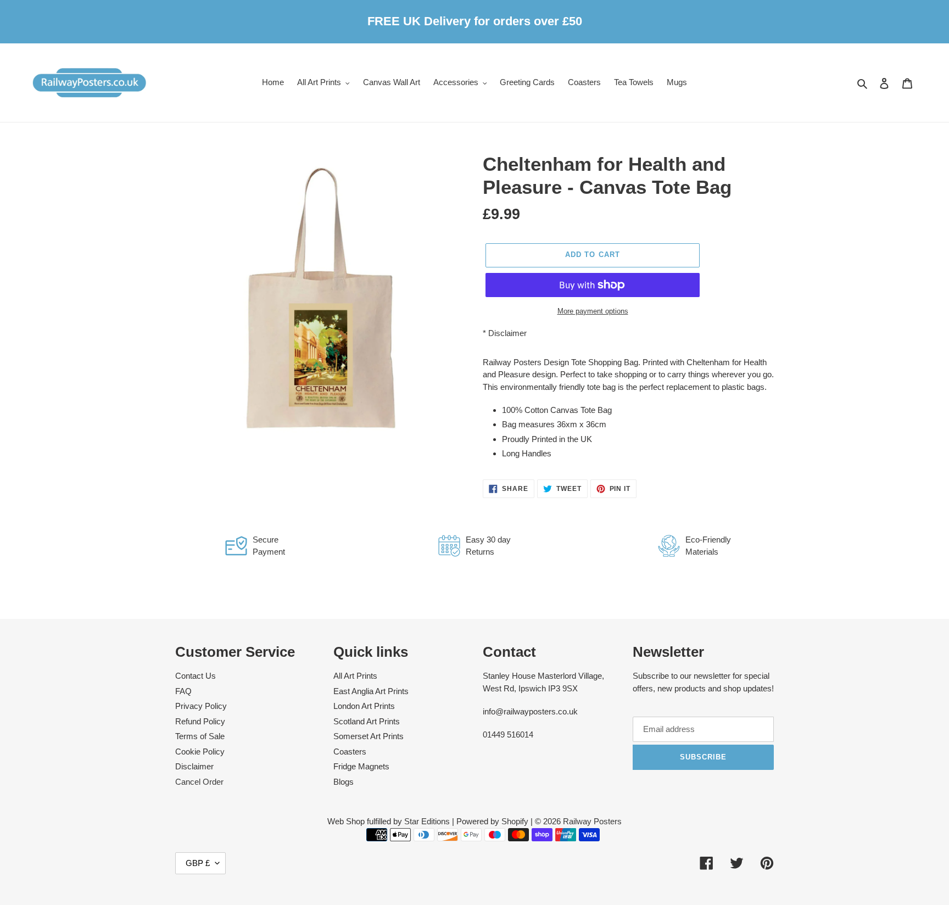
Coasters (349, 751)
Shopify (514, 821)
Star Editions (427, 821)
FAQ (183, 691)
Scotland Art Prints (366, 721)
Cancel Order (199, 781)
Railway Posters (592, 821)
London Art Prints (364, 706)
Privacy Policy (201, 706)
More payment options (592, 311)
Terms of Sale (200, 736)
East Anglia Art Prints (371, 691)
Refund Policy (200, 721)
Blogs (343, 781)
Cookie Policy (200, 751)
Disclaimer (507, 333)
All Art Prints (355, 675)
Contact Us (195, 675)
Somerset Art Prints (368, 736)
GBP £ (198, 863)
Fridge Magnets (361, 766)
